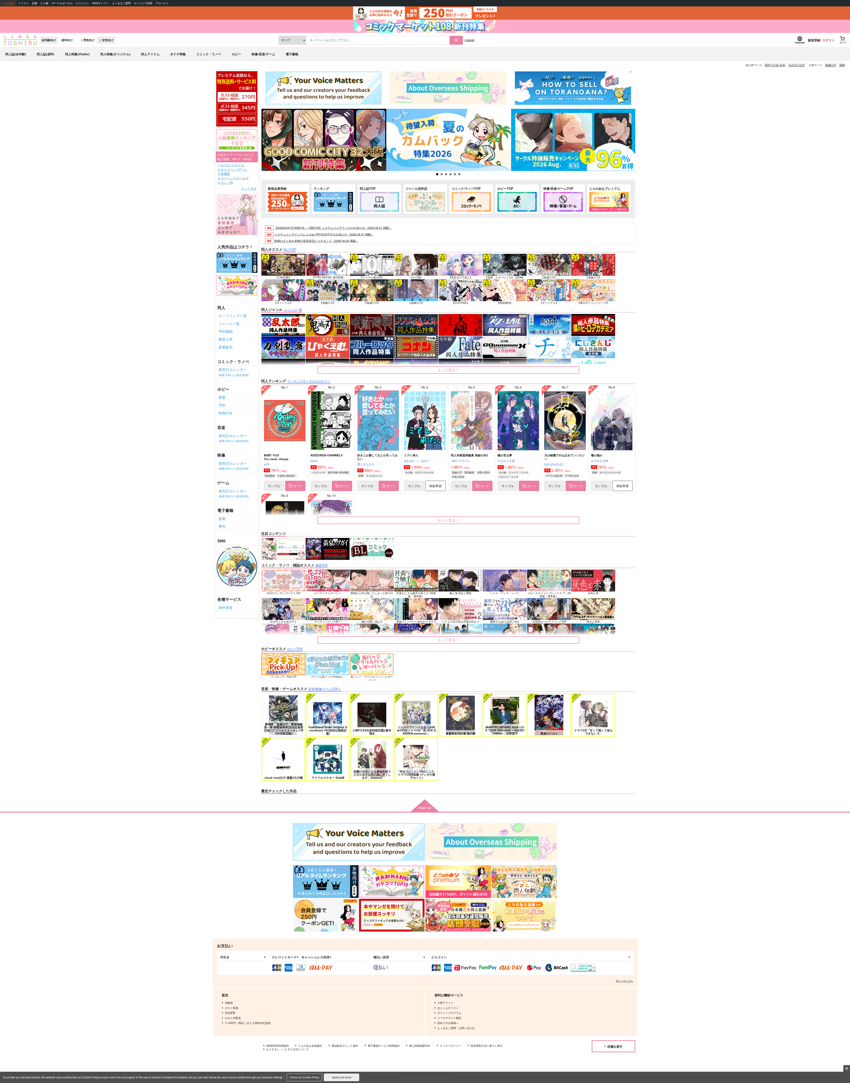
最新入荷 (225, 339)
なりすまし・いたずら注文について (287, 1049)
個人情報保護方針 (419, 1045)
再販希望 (435, 486)
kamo (314, 461)
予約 (222, 405)
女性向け (108, 40)
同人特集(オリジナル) (115, 54)
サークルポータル (62, 3)
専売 (222, 526)
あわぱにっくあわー (417, 461)
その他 (408, 472)
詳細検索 (469, 40)
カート (297, 486)
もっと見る (249, 188)
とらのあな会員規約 (310, 1045)
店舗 (34, 3)
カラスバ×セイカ (424, 472)
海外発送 (225, 607)
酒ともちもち (366, 464)
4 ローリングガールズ (233, 178)
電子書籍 (292, 54)
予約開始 (225, 331)
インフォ (23, 3)
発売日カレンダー (233, 372)
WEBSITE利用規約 (277, 1045)
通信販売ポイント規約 (345, 1045)
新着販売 (225, 347)
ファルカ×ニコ (374, 475)
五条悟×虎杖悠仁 (286, 475)
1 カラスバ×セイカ (231, 165)
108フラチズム (460, 461)
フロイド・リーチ (508, 476)
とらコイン (82, 3)
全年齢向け (49, 40)
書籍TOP (321, 565)
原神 (842, 65)
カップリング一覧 (232, 315)
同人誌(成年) (45, 54)
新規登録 (814, 40)
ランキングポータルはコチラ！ (308, 381)
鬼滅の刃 (830, 65)
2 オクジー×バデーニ (232, 169)
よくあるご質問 (121, 3)
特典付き (225, 412)
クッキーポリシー (450, 1045)
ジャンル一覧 (229, 323)
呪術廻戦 (270, 475)
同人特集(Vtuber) (77, 54)
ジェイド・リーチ (518, 472)
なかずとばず (797, 65)
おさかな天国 (599, 461)
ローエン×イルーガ (610, 472)
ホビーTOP (295, 649)
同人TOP (290, 249)
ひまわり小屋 (506, 461)
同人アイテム (150, 54)
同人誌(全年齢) (15, 54)
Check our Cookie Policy (304, 1077)
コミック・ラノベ (208, 54)
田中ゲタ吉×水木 (775, 65)
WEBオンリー (100, 3)
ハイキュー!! (318, 472)
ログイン (828, 40)
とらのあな (8, 3)
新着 (222, 397)
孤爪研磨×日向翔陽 (338, 472)
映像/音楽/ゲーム (263, 54)
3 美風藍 (224, 174)
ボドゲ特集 (178, 54)
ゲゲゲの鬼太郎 (553, 475)
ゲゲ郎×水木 (572, 475)
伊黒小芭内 (483, 472)
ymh (266, 464)
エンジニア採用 (143, 3)
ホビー (236, 54)
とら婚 (44, 3)
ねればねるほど (554, 464)
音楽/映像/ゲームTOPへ (324, 689)
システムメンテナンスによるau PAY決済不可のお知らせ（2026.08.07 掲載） (324, 234)
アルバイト (162, 3)
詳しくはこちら (624, 980)
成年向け (67, 40)
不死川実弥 (458, 476)
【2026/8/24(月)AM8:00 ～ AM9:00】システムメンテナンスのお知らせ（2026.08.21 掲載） (333, 228)
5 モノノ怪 (225, 182)
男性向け (89, 40)
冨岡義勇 (469, 472)
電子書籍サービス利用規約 (384, 1045)
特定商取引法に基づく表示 (486, 1045)
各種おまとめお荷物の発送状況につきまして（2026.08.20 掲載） (316, 241)
